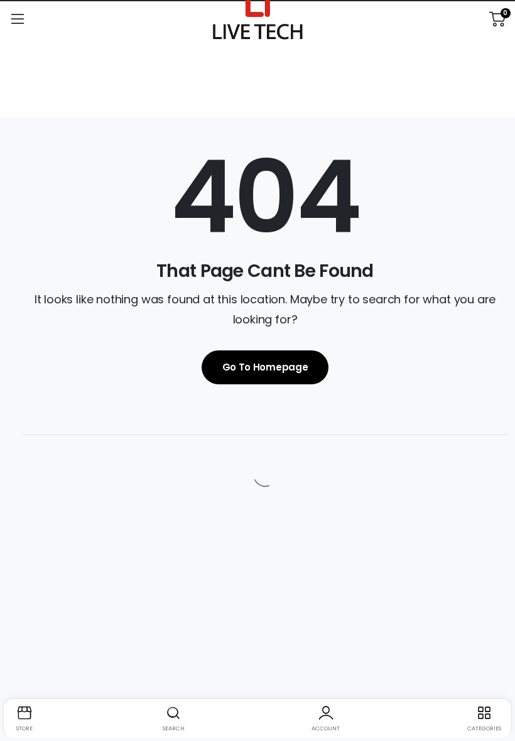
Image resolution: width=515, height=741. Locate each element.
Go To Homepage (265, 367)
